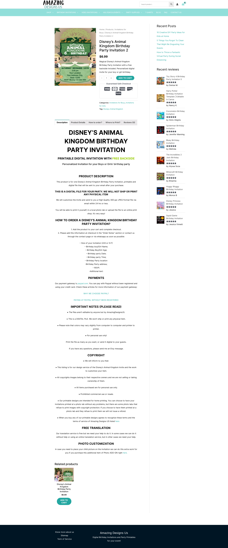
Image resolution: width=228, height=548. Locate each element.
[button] (52, 12)
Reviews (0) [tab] (129, 122)
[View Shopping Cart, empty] (183, 4)
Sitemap (64, 535)
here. (125, 453)
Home (101, 29)
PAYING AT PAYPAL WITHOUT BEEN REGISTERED (96, 300)
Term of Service (64, 539)
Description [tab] (62, 122)
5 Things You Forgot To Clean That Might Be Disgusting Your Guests (170, 44)
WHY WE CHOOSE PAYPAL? (96, 293)
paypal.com (83, 283)
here (117, 421)
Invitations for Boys (117, 103)
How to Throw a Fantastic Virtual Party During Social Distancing (169, 56)
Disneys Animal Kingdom (113, 109)
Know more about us (64, 532)
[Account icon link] (177, 4)
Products (109, 29)
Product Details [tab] (78, 122)
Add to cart (125, 78)
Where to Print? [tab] (113, 122)
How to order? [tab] (95, 122)
